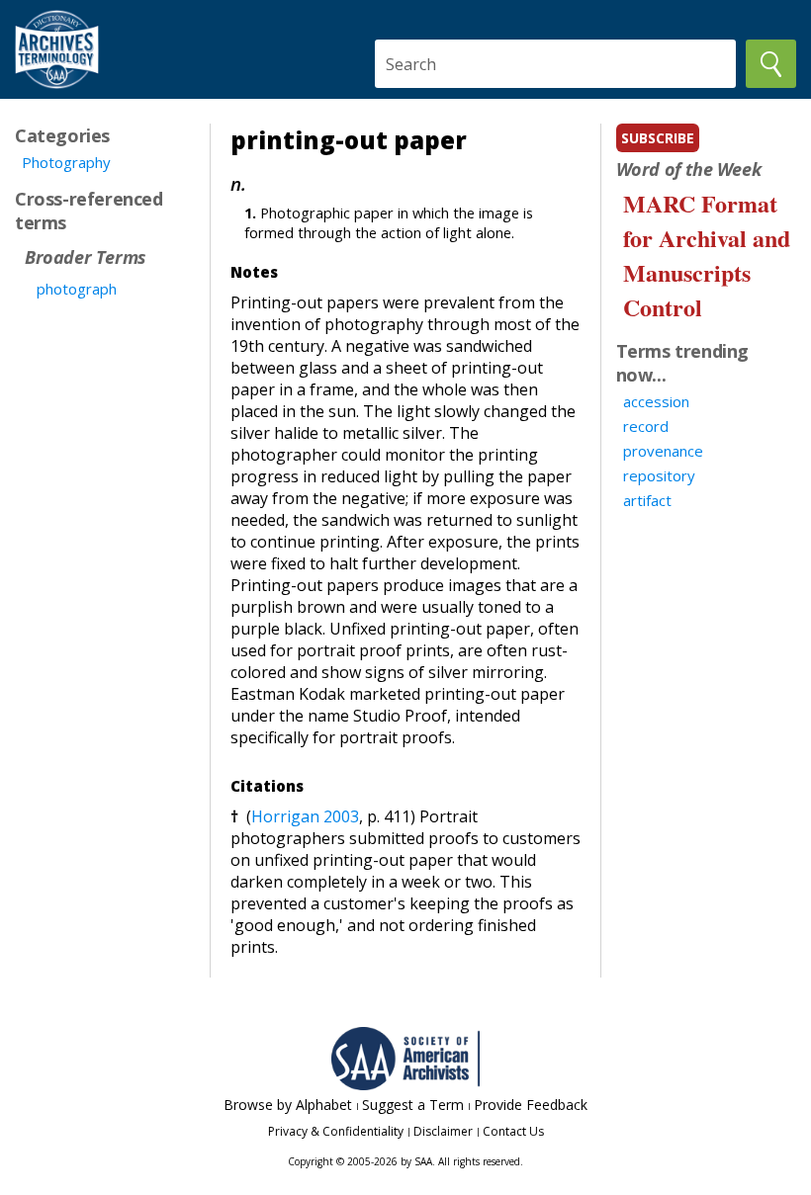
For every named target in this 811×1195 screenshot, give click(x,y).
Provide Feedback (530, 1104)
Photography (66, 162)
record (646, 426)
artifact (647, 500)
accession (656, 401)
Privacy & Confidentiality (336, 1131)
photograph (77, 289)
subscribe (657, 137)
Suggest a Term (413, 1104)
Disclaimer (443, 1131)
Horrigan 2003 (305, 816)
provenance (663, 451)
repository (659, 475)
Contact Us (513, 1131)
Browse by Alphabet (288, 1104)
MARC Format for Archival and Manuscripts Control (706, 255)
